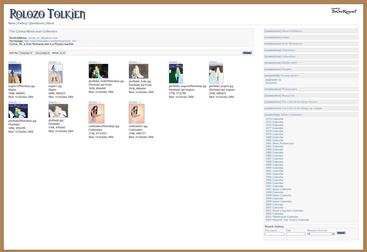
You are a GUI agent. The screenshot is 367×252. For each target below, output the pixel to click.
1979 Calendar (274, 134)
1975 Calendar (274, 121)
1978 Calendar (274, 131)
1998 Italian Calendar (278, 195)
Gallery (22, 23)
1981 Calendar (274, 140)
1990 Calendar (274, 167)
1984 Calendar (274, 149)
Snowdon (271, 82)
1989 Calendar (274, 164)
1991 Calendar (274, 170)
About (50, 23)
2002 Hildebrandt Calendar (282, 216)
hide (276, 75)
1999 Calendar (274, 198)
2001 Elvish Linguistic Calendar (284, 210)
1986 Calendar (274, 155)
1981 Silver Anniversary (280, 143)
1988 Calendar (274, 161)
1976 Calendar (274, 124)
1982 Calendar (274, 146)
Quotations (36, 23)
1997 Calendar (274, 186)
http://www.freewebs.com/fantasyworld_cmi (50, 40)
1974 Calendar (274, 118)
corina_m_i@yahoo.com (43, 37)
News (11, 23)
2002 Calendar (274, 213)
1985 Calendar (274, 152)
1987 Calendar (274, 158)
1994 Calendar (274, 176)
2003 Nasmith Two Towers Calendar (287, 219)
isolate (269, 30)
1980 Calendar (274, 137)
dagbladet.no (273, 79)
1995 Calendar (274, 180)
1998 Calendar (274, 192)
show (277, 30)
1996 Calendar (274, 183)
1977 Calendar (274, 128)
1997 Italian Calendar (278, 189)
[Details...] (14, 62)
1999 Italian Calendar (278, 201)
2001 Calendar (274, 207)
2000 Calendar (274, 204)
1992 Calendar (274, 173)
